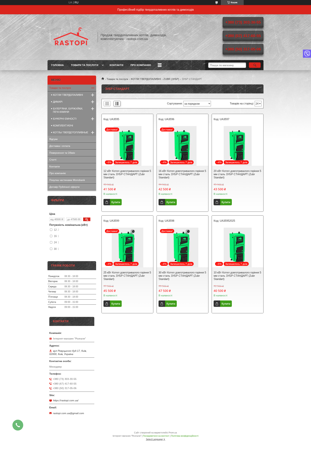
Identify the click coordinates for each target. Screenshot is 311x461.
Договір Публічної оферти (64, 186)
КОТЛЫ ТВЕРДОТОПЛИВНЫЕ (70, 132)
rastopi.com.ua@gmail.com (68, 413)
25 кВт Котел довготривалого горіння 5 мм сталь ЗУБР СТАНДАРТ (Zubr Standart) (127, 275)
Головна (57, 65)
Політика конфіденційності (185, 436)
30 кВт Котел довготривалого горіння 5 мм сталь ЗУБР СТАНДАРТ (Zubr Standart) (182, 275)
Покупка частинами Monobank (67, 180)
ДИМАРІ (57, 101)
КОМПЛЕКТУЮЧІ (63, 125)
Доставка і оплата (59, 145)
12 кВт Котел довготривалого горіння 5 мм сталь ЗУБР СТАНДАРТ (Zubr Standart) (127, 174)
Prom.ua (173, 432)
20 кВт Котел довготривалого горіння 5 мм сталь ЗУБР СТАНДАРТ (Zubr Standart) (237, 174)
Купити (115, 202)
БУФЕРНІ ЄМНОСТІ (64, 118)
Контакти (116, 65)
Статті (52, 159)
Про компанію (140, 65)
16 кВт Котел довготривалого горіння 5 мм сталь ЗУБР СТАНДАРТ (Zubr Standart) (182, 174)
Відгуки (53, 139)
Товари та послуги (84, 65)
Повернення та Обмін (62, 152)
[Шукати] (255, 65)
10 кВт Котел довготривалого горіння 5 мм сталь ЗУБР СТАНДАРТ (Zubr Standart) (237, 275)
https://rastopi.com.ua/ (65, 400)
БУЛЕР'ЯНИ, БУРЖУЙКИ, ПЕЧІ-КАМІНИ (68, 110)
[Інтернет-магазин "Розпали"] (71, 37)
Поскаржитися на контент (156, 436)
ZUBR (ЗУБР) (171, 79)
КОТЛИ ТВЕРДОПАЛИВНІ (146, 79)
